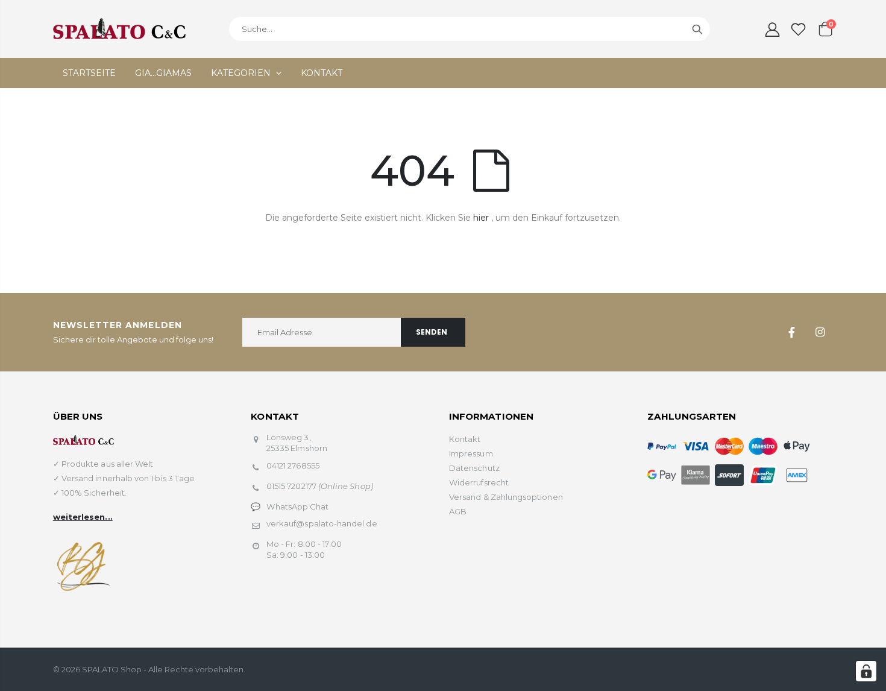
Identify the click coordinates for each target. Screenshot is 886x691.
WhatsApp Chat (297, 506)
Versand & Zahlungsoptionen (506, 497)
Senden (431, 332)
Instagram (820, 332)
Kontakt (464, 439)
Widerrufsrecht (479, 482)
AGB (458, 511)
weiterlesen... (83, 517)
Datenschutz (474, 468)
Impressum (471, 453)
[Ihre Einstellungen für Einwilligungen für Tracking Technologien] (866, 671)
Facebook (791, 332)
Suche (697, 29)
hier (481, 217)
